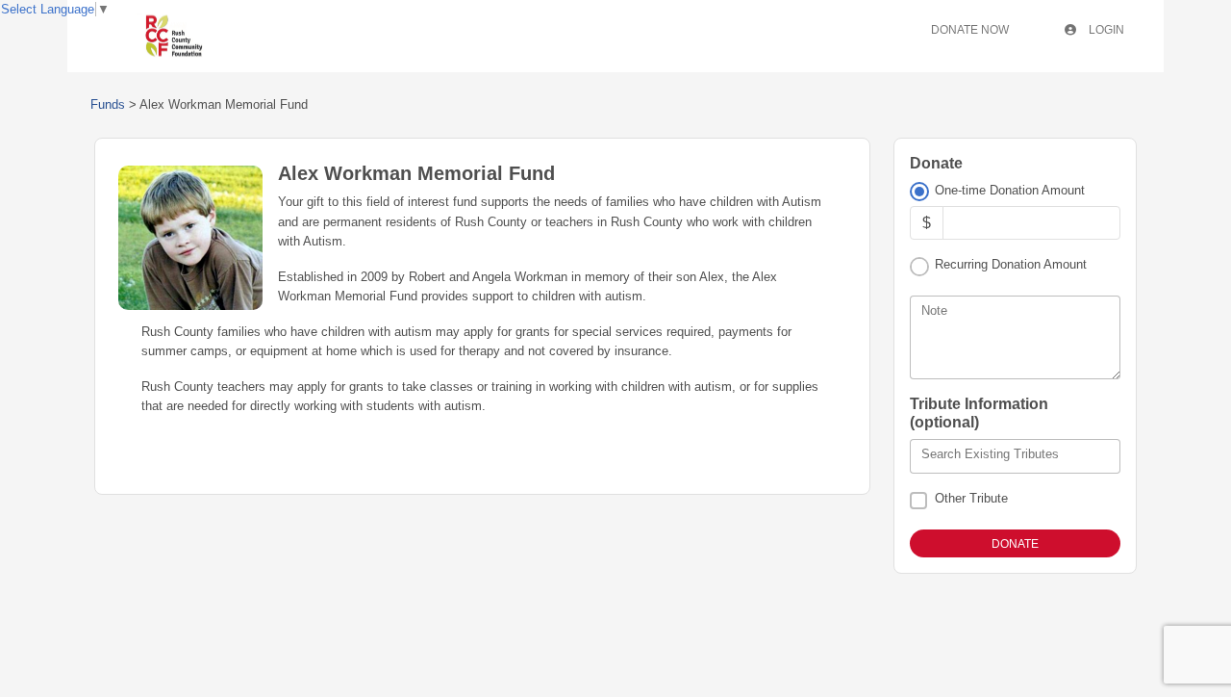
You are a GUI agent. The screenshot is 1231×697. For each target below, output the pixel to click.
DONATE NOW (970, 30)
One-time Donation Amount (1010, 190)
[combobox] (1015, 456)
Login (1105, 30)
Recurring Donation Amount (1011, 264)
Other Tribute (971, 498)
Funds (107, 104)
